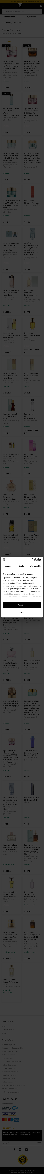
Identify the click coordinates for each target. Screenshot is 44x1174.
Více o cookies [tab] (35, 566)
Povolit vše (22, 605)
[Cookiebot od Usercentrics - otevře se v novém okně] (31, 559)
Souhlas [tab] (8, 566)
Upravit (21, 612)
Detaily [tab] (21, 566)
